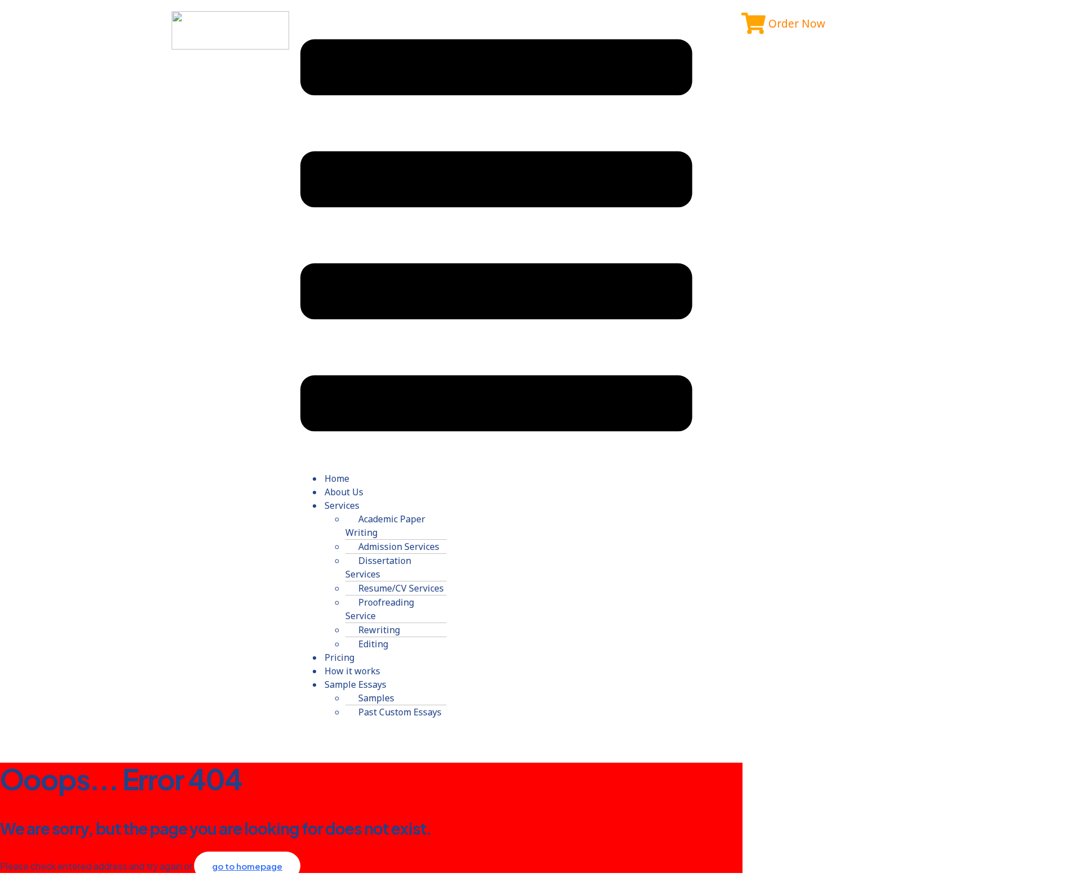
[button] (496, 237)
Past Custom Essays (400, 712)
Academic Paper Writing (385, 526)
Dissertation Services (378, 567)
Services (342, 505)
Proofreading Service (379, 609)
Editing (373, 644)
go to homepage (247, 866)
